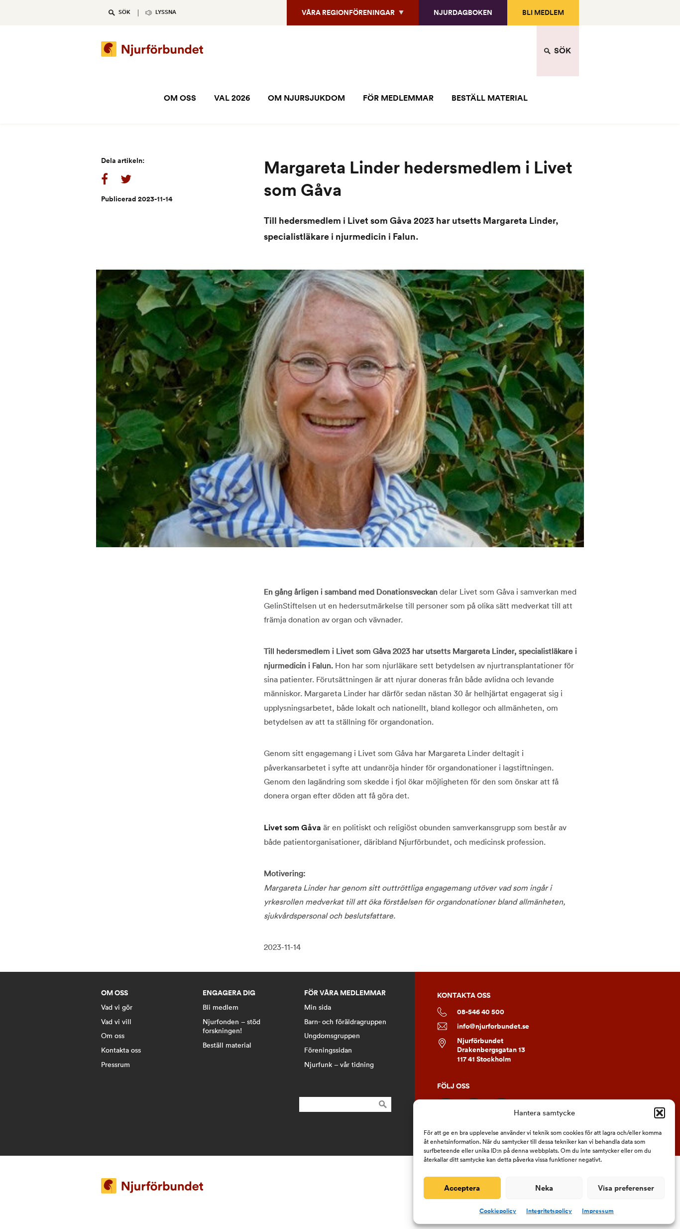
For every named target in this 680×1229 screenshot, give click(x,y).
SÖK (124, 12)
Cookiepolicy (497, 1211)
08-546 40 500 (480, 1012)
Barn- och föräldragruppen (345, 1021)
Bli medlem (543, 12)
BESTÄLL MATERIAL (490, 98)
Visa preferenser (626, 1188)
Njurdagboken (463, 12)
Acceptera (462, 1188)
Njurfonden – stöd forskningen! (231, 1026)
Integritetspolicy (549, 1211)
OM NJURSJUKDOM (306, 98)
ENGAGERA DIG (229, 993)
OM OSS (180, 98)
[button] (660, 1113)
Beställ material (227, 1045)
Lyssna (165, 12)
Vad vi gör (116, 1007)
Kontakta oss (121, 1050)
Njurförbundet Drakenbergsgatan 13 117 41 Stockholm (491, 1050)
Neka (544, 1188)
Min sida (317, 1007)
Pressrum (115, 1064)
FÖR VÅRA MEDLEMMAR (345, 993)
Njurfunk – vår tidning (339, 1064)
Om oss (112, 1035)
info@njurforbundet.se (493, 1026)
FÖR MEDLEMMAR (398, 98)
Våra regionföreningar (348, 12)
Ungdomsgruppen (332, 1035)
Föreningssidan (328, 1050)
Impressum (598, 1211)
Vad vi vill (116, 1021)
